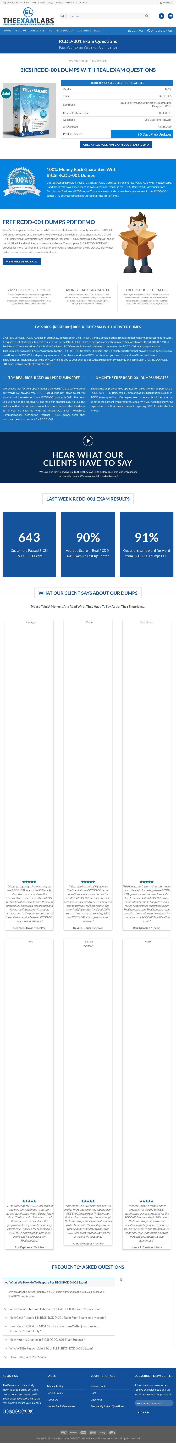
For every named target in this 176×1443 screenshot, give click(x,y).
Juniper (59, 2)
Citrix (26, 2)
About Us (20, 30)
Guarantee (84, 30)
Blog (97, 30)
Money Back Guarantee (61, 1406)
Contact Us (37, 30)
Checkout (96, 1399)
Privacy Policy (55, 1386)
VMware (69, 2)
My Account (98, 1386)
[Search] (147, 16)
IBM (34, 2)
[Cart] (170, 16)
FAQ (50, 30)
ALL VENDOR (82, 2)
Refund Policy (65, 30)
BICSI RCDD (99, 60)
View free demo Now (21, 261)
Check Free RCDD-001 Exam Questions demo (116, 144)
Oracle (41, 2)
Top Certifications (11, 2)
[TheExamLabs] (28, 16)
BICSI (84, 60)
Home (7, 30)
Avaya (50, 2)
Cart (93, 1392)
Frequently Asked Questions (107, 1406)
